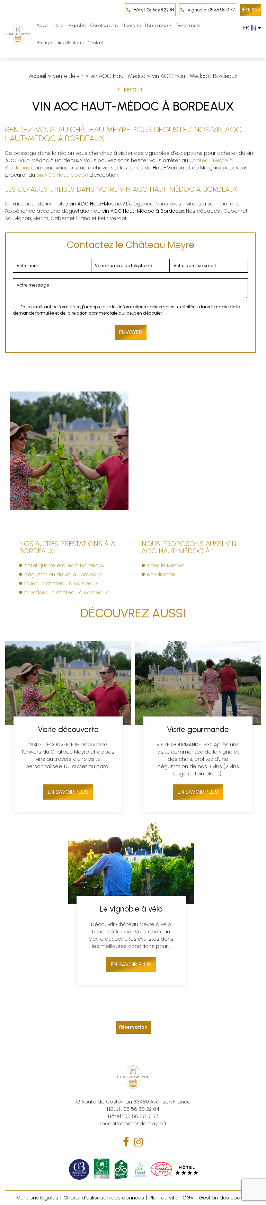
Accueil (43, 25)
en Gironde (161, 574)
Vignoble (77, 25)
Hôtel (59, 25)
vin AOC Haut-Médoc (62, 174)
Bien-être (131, 25)
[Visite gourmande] (198, 726)
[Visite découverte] (68, 726)
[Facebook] (126, 1142)
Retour (133, 90)
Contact (96, 42)
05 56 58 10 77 (211, 10)
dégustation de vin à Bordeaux (62, 574)
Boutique (44, 42)
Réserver (250, 9)
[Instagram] (138, 1142)
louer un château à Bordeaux (61, 583)
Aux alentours (70, 42)
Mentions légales (37, 1197)
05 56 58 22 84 (153, 10)
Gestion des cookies (224, 1197)
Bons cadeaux (158, 25)
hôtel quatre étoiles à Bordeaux (64, 565)
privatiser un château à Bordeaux (66, 592)
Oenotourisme (104, 25)
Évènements (188, 25)
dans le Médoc (165, 565)
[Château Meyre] (18, 34)
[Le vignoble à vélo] (131, 902)
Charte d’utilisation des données (103, 1197)
